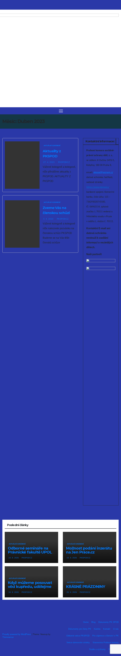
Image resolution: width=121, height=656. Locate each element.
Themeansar (8, 637)
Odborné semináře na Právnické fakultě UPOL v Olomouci (31, 552)
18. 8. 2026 (14, 592)
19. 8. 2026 (14, 558)
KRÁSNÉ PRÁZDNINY (85, 586)
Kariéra (97, 629)
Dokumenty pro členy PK (79, 629)
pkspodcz (64, 162)
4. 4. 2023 (48, 219)
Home (86, 622)
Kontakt (106, 629)
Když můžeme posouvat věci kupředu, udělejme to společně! (30, 586)
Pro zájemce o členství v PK (105, 636)
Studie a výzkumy (97, 649)
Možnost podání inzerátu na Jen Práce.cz (89, 550)
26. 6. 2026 (72, 592)
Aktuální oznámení (52, 145)
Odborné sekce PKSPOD (77, 636)
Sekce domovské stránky (78, 642)
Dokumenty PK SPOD (108, 622)
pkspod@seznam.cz (103, 172)
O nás (116, 629)
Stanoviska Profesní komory (106, 642)
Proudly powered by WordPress (17, 634)
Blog (93, 622)
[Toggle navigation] (61, 110)
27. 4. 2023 (49, 162)
